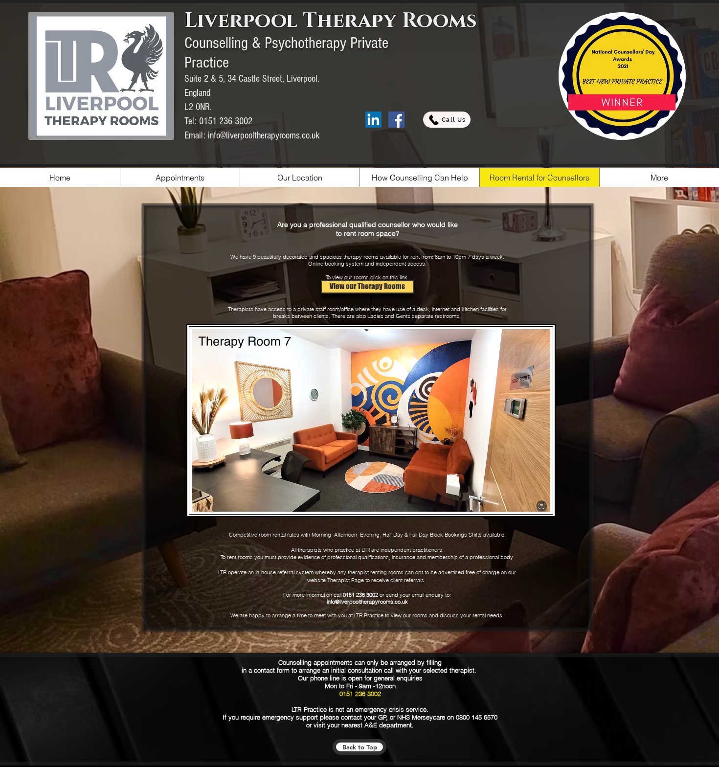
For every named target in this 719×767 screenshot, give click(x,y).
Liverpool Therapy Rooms (330, 21)
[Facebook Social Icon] (396, 120)
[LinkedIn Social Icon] (373, 120)
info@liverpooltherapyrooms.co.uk (263, 135)
